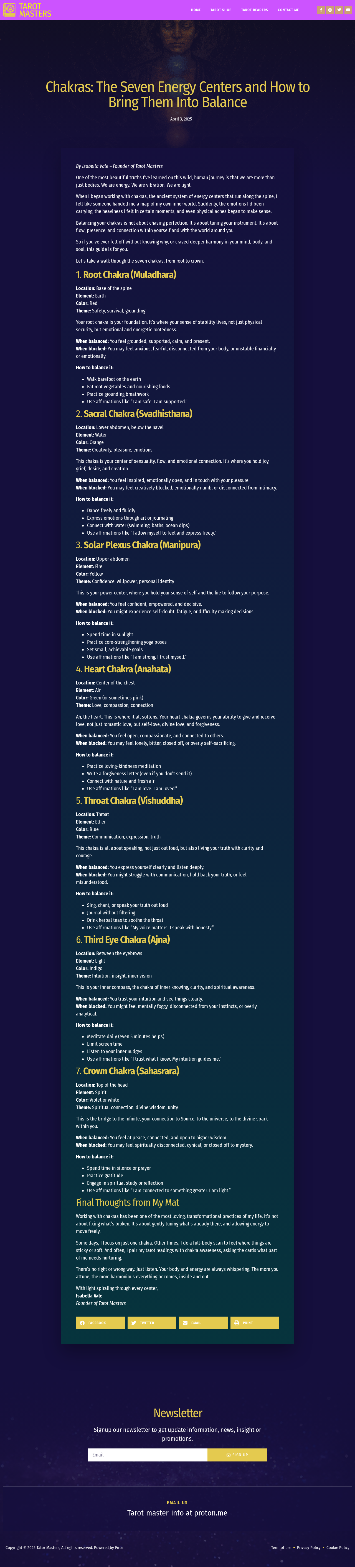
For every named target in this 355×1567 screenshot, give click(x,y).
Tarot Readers (254, 10)
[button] (100, 1323)
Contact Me (288, 10)
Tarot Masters (112, 1303)
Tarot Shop (221, 10)
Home (196, 10)
